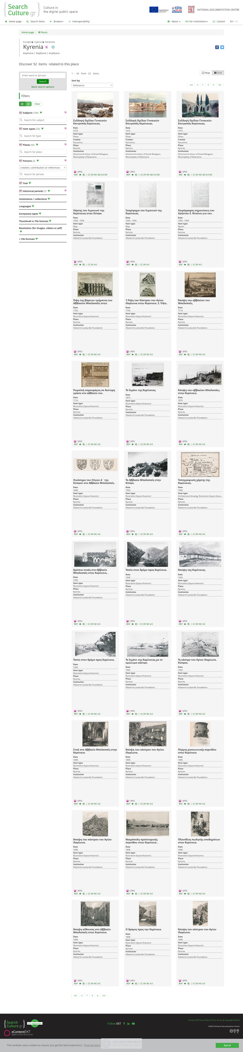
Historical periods (34, 191)
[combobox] (43, 167)
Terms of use (216, 1020)
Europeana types (28, 213)
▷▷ (220, 84)
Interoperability (81, 21)
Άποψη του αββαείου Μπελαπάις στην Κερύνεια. (199, 391)
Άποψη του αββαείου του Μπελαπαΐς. (194, 302)
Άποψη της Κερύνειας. (192, 569)
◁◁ (191, 84)
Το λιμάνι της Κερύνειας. (141, 390)
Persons (29, 160)
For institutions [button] (197, 21)
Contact (220, 21)
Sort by (76, 80)
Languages (25, 206)
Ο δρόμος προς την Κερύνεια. (144, 929)
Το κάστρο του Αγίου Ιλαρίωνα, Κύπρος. (197, 661)
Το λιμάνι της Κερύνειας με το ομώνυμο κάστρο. (144, 661)
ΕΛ (231, 21)
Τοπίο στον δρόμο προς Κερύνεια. (146, 569)
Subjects (30, 112)
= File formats (27, 239)
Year (25, 183)
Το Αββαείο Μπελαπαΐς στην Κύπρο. (143, 481)
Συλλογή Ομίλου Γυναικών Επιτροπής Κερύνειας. (90, 122)
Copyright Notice (232, 1020)
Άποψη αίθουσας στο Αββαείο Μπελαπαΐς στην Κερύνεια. (92, 931)
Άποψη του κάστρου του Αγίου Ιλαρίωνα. (145, 751)
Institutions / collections (33, 199)
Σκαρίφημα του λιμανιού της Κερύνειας (144, 212)
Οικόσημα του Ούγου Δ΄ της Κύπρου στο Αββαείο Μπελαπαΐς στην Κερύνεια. (93, 483)
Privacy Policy (203, 1020)
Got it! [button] (227, 1045)
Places (43, 32)
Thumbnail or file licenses (33, 221)
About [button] (175, 21)
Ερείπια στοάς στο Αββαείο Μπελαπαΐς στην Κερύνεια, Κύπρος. (90, 572)
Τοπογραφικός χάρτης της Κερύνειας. (194, 481)
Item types (31, 128)
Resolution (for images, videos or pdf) (40, 228)
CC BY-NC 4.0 (94, 354)
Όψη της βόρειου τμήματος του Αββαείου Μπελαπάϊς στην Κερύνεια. (92, 303)
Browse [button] (57, 21)
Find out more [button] (92, 1045)
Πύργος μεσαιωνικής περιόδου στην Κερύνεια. (197, 751)
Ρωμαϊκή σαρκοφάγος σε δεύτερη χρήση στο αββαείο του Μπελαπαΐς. (94, 393)
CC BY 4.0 (92, 264)
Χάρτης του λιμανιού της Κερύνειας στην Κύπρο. (88, 212)
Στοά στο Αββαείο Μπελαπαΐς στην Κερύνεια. (95, 751)
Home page (14, 21)
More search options (42, 86)
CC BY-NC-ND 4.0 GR (97, 174)
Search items (37, 21)
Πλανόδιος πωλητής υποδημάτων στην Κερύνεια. (199, 841)
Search (43, 81)
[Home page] (43, 9)
